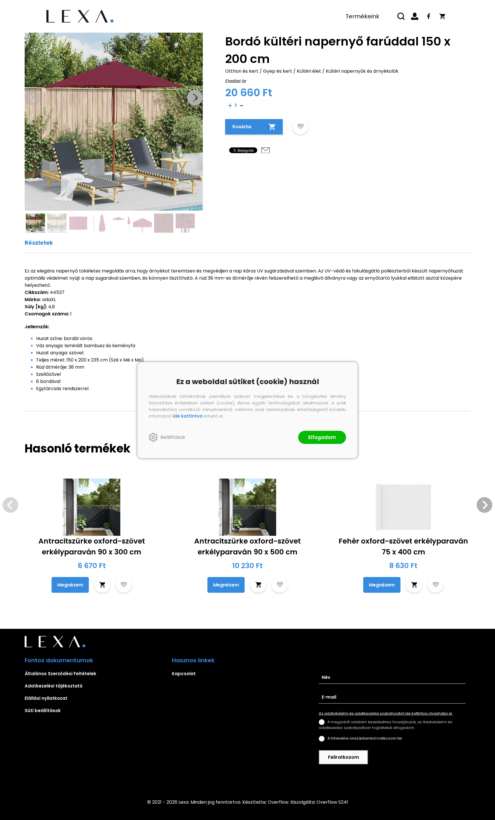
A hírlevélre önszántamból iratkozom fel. (365, 738)
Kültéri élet (309, 71)
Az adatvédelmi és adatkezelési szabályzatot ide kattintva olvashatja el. (386, 713)
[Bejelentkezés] (414, 16)
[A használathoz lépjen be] (300, 127)
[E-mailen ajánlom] (265, 150)
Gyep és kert (277, 71)
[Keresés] (401, 16)
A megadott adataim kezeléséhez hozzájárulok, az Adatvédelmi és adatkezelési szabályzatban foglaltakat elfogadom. (385, 724)
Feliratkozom (343, 757)
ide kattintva (188, 416)
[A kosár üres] (442, 16)
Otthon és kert (241, 71)
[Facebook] (428, 16)
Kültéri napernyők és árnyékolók (362, 71)
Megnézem (70, 585)
